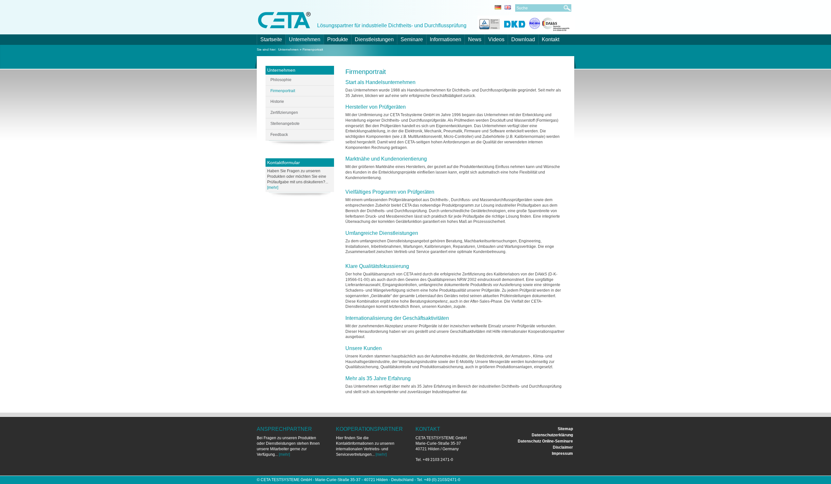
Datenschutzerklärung (552, 435)
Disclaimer (563, 447)
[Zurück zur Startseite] (284, 19)
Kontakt (550, 39)
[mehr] (272, 187)
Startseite (271, 39)
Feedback (279, 134)
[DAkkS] (549, 23)
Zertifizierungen (284, 112)
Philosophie (280, 80)
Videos (496, 39)
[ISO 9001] (489, 23)
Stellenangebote (285, 123)
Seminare (412, 39)
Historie (277, 101)
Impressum (562, 453)
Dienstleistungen (374, 39)
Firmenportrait (313, 49)
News (474, 39)
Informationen (445, 39)
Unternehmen (304, 39)
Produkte (337, 39)
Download (523, 39)
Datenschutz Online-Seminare (545, 441)
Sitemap (565, 429)
